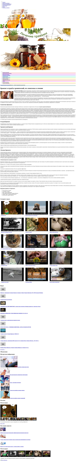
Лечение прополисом (6, 77)
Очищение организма (6, 75)
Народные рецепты (5, 74)
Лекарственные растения (6, 73)
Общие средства (5, 78)
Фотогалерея (4, 5)
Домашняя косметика (6, 79)
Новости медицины (5, 3)
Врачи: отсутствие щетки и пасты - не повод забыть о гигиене (12, 446)
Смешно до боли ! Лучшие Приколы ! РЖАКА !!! (9, 333)
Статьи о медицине (5, 83)
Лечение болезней (5, 72)
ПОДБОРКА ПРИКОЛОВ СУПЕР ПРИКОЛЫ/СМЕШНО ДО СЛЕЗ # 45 (14, 313)
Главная (3, 2)
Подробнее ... (2, 349)
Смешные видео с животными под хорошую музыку (10, 320)
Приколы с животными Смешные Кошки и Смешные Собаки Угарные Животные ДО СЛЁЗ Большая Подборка (21, 292)
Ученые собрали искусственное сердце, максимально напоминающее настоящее (15, 439)
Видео (3, 6)
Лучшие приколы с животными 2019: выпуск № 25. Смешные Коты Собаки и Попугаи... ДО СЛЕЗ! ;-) (19, 340)
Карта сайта (2, 423)
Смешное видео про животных (6, 299)
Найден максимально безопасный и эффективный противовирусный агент (14, 432)
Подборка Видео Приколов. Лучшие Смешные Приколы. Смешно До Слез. (14, 347)
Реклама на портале (5, 7)
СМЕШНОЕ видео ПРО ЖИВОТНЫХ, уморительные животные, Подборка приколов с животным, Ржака (20, 306)
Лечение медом (5, 76)
